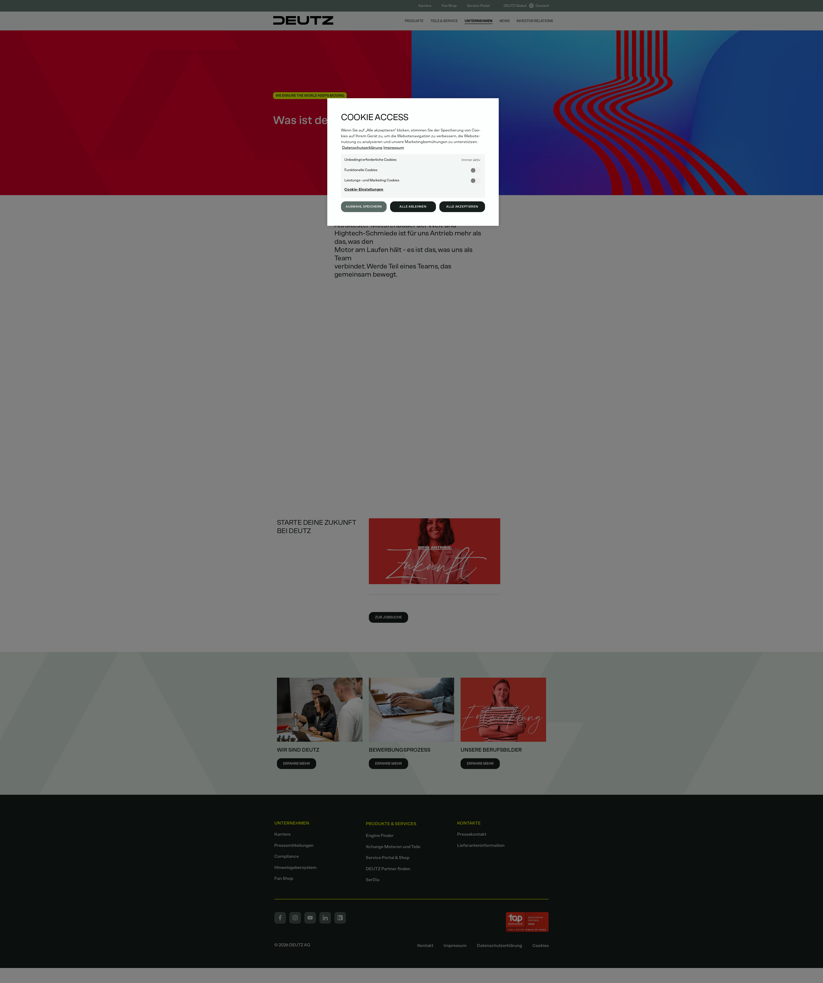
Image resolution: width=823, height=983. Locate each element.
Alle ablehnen (412, 206)
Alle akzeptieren (462, 206)
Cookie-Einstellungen (363, 189)
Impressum (393, 147)
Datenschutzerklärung (362, 147)
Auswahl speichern (364, 206)
